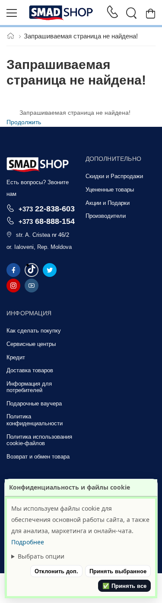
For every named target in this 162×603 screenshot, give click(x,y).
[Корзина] (151, 13)
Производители (106, 216)
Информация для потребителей (29, 387)
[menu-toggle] (11, 13)
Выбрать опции (41, 556)
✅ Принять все (124, 586)
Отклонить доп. (56, 571)
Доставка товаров (29, 370)
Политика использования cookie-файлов (39, 440)
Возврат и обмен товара (38, 456)
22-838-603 (47, 208)
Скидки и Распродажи (114, 176)
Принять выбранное (117, 571)
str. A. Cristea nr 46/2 (42, 235)
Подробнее (27, 542)
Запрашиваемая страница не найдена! (81, 36)
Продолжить (23, 122)
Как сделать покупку (33, 330)
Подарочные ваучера (34, 403)
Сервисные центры (31, 344)
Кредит (15, 357)
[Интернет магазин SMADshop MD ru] (61, 13)
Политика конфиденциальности (34, 420)
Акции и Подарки (108, 203)
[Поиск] (131, 13)
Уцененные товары (110, 189)
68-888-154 (47, 221)
